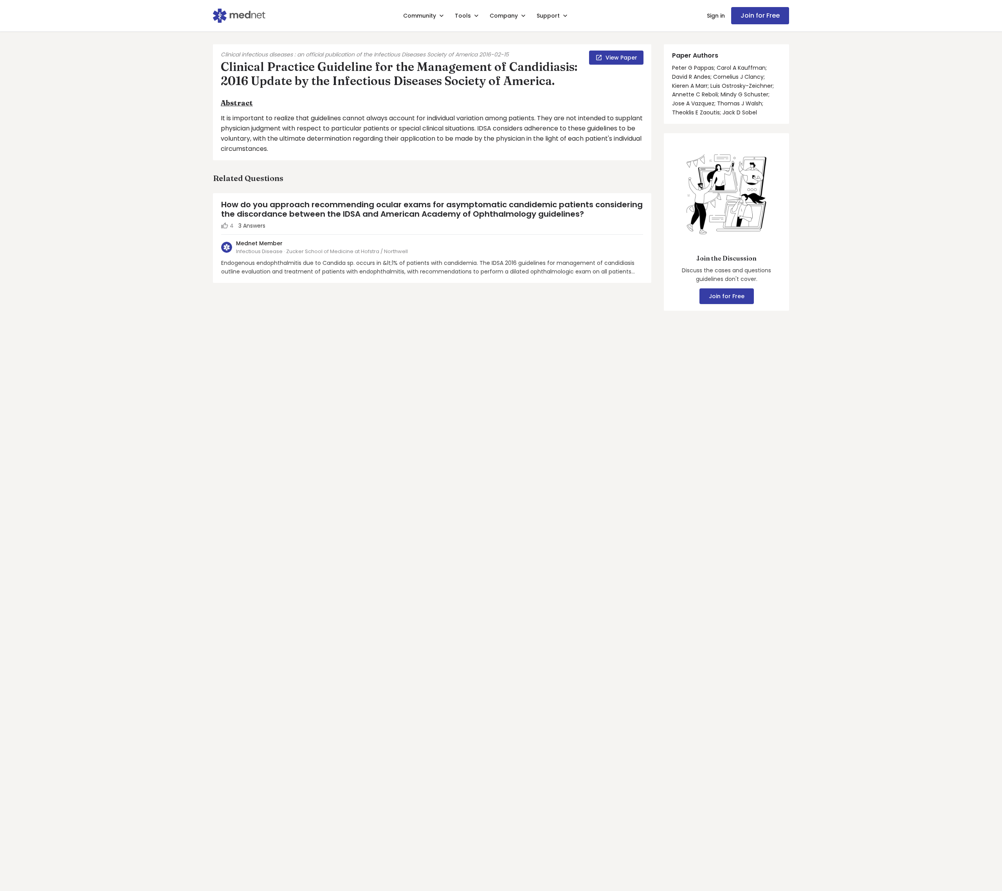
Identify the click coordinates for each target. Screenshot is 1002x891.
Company (504, 16)
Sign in (716, 16)
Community (419, 16)
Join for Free (760, 15)
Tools (463, 16)
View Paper (621, 58)
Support (548, 16)
